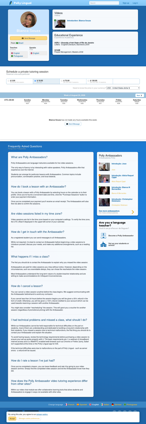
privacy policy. (42, 414)
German (117, 404)
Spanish (83, 404)
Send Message (29, 38)
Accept (12, 418)
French (71, 404)
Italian (106, 404)
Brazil (19, 43)
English (16, 53)
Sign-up (126, 3)
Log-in (135, 3)
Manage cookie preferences (29, 418)
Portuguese (18, 56)
